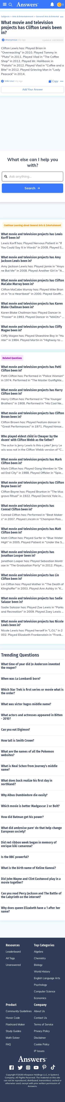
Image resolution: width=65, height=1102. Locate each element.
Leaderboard (13, 951)
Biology (38, 965)
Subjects (5, 16)
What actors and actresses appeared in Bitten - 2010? (31, 717)
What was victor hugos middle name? (26, 704)
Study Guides (13, 1031)
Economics (40, 998)
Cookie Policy (41, 1044)
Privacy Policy (42, 1031)
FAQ (8, 1044)
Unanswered (13, 965)
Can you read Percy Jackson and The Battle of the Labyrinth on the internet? (31, 895)
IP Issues (39, 1051)
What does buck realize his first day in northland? (26, 782)
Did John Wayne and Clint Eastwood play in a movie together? (31, 880)
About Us (39, 1011)
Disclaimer (40, 1037)
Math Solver (13, 1037)
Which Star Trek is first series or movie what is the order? (32, 691)
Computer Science (44, 991)
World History (42, 971)
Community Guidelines (19, 1011)
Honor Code (13, 1017)
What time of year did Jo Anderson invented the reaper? (30, 666)
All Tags (10, 958)
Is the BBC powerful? (15, 857)
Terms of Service (43, 1024)
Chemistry (40, 958)
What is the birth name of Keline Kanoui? (28, 868)
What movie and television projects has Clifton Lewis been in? (31, 27)
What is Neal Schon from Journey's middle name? (29, 768)
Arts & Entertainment (22, 16)
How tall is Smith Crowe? (17, 741)
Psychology (40, 984)
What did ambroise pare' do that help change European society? (31, 829)
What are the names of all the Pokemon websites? (27, 753)
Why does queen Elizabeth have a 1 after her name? (30, 909)
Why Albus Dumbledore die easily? (24, 795)
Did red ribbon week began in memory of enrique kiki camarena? (29, 844)
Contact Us (40, 1017)
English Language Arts (47, 978)
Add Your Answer (32, 89)
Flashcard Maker (15, 1024)
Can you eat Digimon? (15, 730)
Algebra (38, 951)
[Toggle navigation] (4, 4)
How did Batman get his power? (22, 817)
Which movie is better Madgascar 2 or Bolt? (30, 806)
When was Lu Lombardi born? (20, 679)
